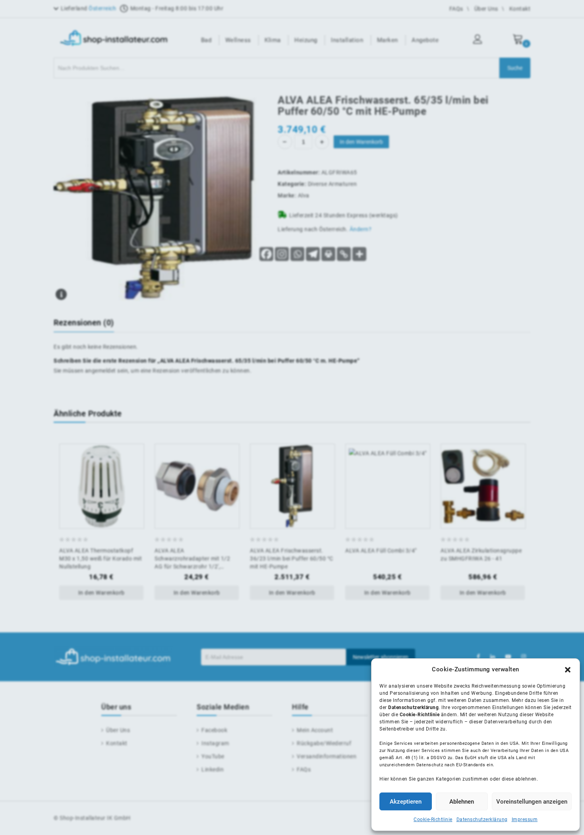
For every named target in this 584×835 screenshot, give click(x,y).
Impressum (525, 819)
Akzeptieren (406, 801)
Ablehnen (461, 801)
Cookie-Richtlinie (433, 819)
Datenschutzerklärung (482, 819)
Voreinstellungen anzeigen (531, 801)
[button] (568, 670)
